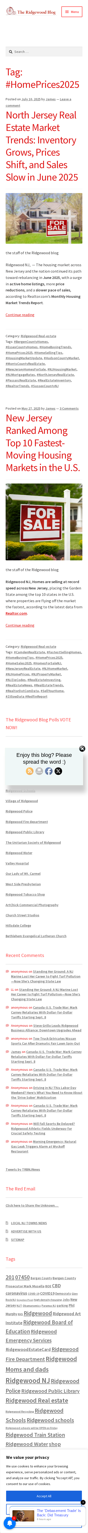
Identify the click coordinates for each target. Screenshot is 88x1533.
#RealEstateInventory (54, 380)
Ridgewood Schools (20, 790)
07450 (22, 1277)
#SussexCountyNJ (45, 386)
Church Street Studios (22, 915)
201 (10, 1277)
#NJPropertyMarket (46, 674)
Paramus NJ (49, 1305)
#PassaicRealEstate (21, 380)
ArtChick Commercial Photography (32, 905)
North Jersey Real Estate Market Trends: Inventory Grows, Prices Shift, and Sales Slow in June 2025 (42, 145)
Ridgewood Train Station (35, 1434)
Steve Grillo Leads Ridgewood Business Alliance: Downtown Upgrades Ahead (46, 1028)
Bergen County (41, 1278)
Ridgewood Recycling (20, 1411)
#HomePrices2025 (19, 352)
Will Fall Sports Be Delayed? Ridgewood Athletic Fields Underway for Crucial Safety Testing (43, 1128)
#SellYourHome (52, 691)
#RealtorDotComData (22, 691)
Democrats (63, 1293)
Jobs (66, 1300)
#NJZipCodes (16, 680)
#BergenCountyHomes (31, 341)
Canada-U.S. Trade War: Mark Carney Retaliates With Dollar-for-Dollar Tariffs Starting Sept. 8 (44, 1012)
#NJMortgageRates (20, 374)
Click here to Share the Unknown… (32, 1205)
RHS (20, 1314)
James (51, 99)
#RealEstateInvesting (43, 680)
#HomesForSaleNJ (47, 663)
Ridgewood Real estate (37, 1400)
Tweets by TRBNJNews (23, 1169)
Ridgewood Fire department (27, 821)
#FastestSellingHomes (64, 652)
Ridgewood (38, 1313)
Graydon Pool (25, 1300)
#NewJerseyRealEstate (23, 668)
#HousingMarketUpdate (24, 358)
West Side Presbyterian (23, 884)
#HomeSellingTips (48, 352)
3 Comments (69, 408)
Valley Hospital (17, 863)
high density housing (48, 1300)
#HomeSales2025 (19, 663)
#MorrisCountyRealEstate (25, 363)
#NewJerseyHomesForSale (26, 369)
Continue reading (20, 314)
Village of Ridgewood (22, 801)
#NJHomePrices (18, 674)
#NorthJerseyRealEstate (55, 374)
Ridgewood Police (19, 811)
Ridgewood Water (19, 853)
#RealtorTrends (17, 386)
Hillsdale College (18, 925)
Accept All (44, 1496)
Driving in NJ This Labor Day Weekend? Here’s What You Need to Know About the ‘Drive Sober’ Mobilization (46, 1092)
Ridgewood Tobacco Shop (25, 894)
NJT (19, 1305)
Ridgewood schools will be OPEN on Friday (31, 1428)
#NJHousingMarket (62, 369)
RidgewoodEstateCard (28, 1349)
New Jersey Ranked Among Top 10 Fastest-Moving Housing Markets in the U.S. (43, 442)
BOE (48, 1286)
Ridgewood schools (50, 1420)
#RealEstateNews (19, 685)
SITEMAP (17, 1239)
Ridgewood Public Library (25, 832)
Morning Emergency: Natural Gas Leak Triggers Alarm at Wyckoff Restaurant (43, 1146)
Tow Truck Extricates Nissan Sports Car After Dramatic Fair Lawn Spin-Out (45, 1041)
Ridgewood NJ (28, 1380)
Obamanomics (32, 1305)
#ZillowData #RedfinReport (26, 696)
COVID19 (47, 1293)
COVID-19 (33, 1293)
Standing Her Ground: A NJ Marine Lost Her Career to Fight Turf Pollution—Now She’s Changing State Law (45, 976)
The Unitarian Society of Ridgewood (33, 842)
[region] (44, 1491)
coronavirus (16, 1293)
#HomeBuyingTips (20, 657)
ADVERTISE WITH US (26, 1231)
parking (62, 1305)
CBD (56, 1286)
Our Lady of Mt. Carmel (23, 873)
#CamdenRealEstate (29, 652)
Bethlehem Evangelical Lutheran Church (36, 936)
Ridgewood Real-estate (38, 336)
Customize (44, 1509)
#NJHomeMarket (54, 668)
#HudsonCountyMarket (61, 358)
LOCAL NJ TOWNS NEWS (29, 1223)
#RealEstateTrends (48, 685)
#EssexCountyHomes (22, 347)
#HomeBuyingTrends (55, 347)
